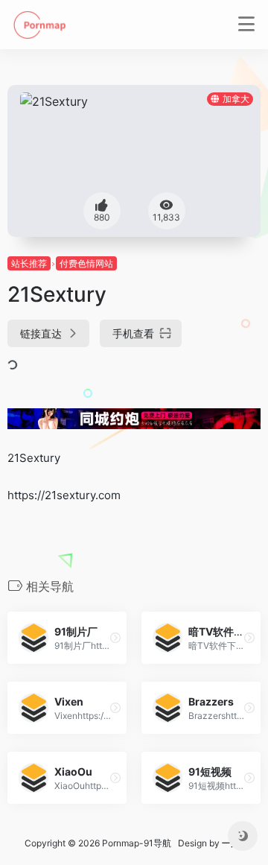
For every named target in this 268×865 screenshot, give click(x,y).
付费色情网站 (86, 263)
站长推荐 (29, 263)
